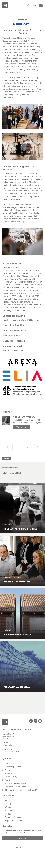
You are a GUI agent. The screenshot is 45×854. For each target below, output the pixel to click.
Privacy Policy (11, 777)
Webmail (8, 814)
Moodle (8, 804)
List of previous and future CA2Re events (20, 320)
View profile (21, 427)
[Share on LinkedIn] (28, 447)
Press (7, 770)
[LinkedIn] (31, 721)
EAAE (21, 350)
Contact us (9, 764)
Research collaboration (16, 581)
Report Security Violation (15, 821)
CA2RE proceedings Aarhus (15, 330)
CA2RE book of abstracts (13, 341)
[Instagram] (35, 721)
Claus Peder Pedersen (24, 417)
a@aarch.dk (7, 745)
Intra (7, 801)
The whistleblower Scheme (16, 783)
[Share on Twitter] (18, 447)
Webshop (9, 807)
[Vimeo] (40, 721)
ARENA (5, 350)
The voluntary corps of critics (19, 529)
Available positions (13, 767)
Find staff (9, 773)
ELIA (12, 350)
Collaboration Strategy (16, 687)
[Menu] (41, 5)
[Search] (28, 5)
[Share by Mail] (38, 447)
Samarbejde (22, 19)
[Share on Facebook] (7, 447)
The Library (10, 811)
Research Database (13, 817)
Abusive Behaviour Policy (16, 787)
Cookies (8, 780)
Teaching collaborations (16, 634)
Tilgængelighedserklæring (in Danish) (21, 790)
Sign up (22, 838)
